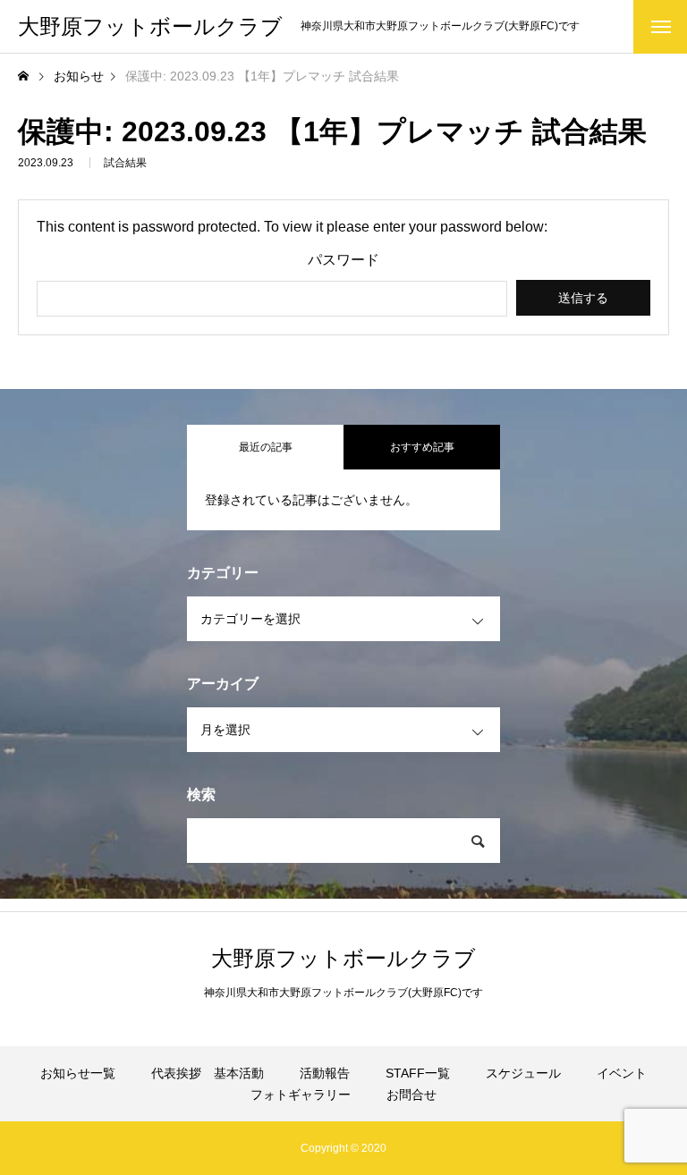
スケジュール (523, 1073)
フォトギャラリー (300, 1094)
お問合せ (411, 1094)
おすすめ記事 (422, 447)
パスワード (343, 260)
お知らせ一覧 (77, 1073)
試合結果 (125, 162)
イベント (622, 1073)
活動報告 (325, 1073)
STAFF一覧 (418, 1073)
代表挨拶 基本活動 (207, 1073)
